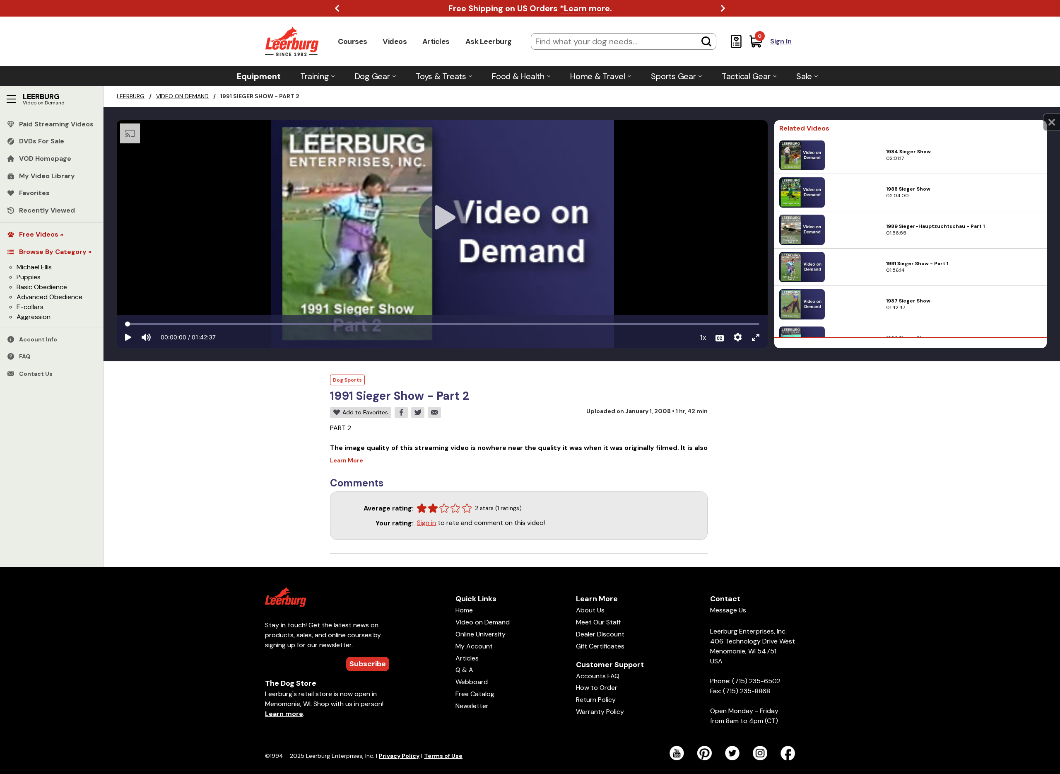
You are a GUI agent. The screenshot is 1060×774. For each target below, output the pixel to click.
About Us (590, 610)
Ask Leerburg (488, 41)
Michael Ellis (34, 267)
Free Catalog (474, 693)
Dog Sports (347, 380)
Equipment (259, 76)
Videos (395, 41)
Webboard (471, 681)
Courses (352, 41)
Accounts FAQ (597, 676)
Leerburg (131, 96)
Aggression (34, 316)
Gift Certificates (600, 646)
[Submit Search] (706, 41)
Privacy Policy (399, 755)
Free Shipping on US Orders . (530, 8)
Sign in (426, 522)
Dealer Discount (600, 634)
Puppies (29, 277)
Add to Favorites (365, 412)
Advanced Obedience (49, 297)
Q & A (464, 669)
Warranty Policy (600, 711)
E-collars (30, 306)
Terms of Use (443, 755)
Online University (480, 634)
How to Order (596, 687)
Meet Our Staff (598, 622)
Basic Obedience (42, 287)
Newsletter (472, 705)
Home (464, 610)
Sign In (781, 41)
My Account (474, 646)
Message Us (728, 610)
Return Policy (596, 699)
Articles (436, 41)
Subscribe (367, 664)
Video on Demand (182, 96)
